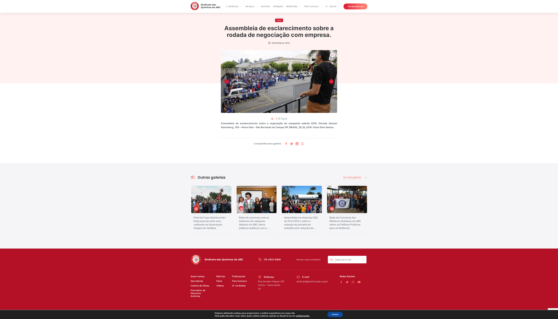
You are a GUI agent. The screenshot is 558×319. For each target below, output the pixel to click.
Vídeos (220, 285)
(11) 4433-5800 (272, 259)
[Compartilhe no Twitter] (291, 144)
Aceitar (335, 314)
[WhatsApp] (355, 282)
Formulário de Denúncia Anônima (198, 293)
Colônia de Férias (200, 285)
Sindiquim (278, 6)
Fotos (219, 281)
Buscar (333, 6)
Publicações (238, 276)
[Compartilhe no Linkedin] (297, 144)
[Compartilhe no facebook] (286, 144)
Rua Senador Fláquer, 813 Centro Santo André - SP (271, 285)
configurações (302, 315)
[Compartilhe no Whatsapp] (302, 144)
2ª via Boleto (239, 285)
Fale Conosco (311, 6)
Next (331, 81)
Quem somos (198, 276)
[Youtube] (359, 282)
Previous (226, 81)
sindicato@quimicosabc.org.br (312, 281)
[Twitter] (349, 282)
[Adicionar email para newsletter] (363, 260)
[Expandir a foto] (332, 54)
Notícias (265, 6)
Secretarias (197, 281)
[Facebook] (343, 282)
